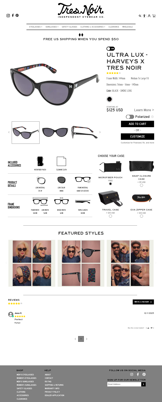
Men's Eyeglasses (25, 374)
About (48, 374)
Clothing (21, 392)
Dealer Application (54, 395)
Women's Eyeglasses (26, 378)
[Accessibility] (144, 15)
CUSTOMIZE (137, 136)
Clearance (114, 27)
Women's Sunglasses (26, 385)
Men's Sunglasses (25, 381)
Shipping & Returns (54, 385)
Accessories (23, 395)
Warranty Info (52, 388)
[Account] (149, 15)
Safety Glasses (69, 27)
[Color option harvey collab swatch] (109, 99)
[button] (36, 27)
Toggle (130, 117)
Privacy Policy (52, 392)
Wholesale (127, 27)
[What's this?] (152, 116)
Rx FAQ (48, 381)
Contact (49, 378)
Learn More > (144, 110)
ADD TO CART (137, 124)
